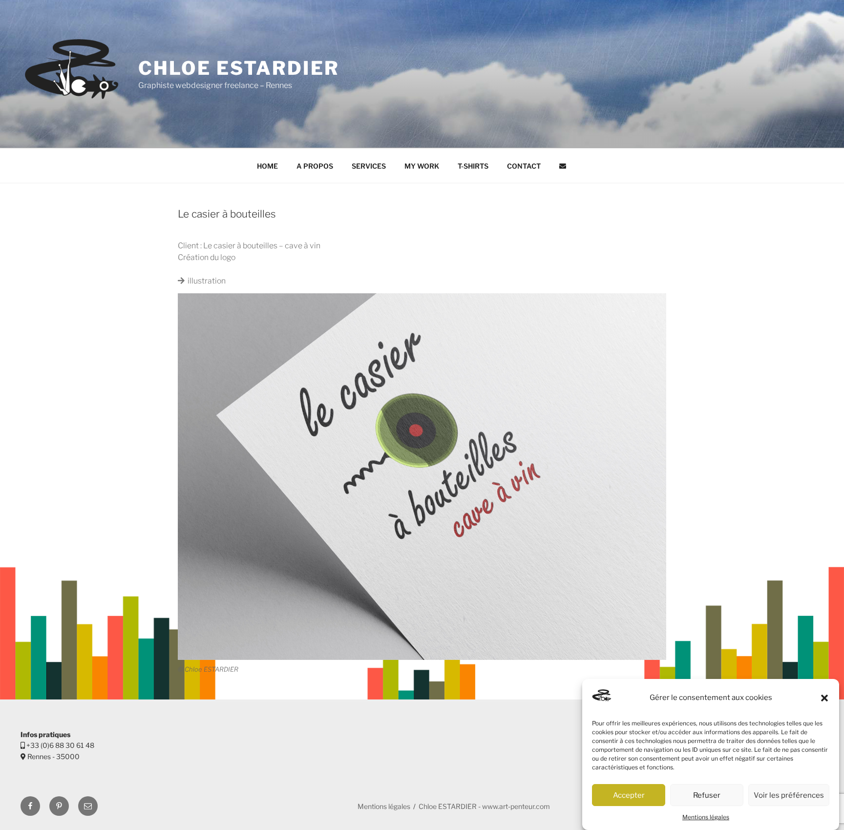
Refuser (706, 795)
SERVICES (369, 166)
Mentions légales (705, 817)
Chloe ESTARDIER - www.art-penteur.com (484, 806)
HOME (267, 166)
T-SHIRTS (473, 166)
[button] (824, 698)
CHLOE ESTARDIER (238, 68)
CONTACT (524, 166)
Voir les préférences (789, 795)
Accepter (629, 795)
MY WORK (421, 166)
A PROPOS (314, 166)
